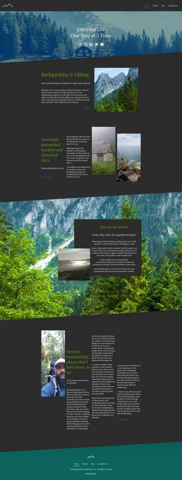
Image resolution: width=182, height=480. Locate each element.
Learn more (46, 177)
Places (155, 5)
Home (147, 5)
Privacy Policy (91, 473)
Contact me (172, 5)
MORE (87, 108)
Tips (163, 5)
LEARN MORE (123, 419)
